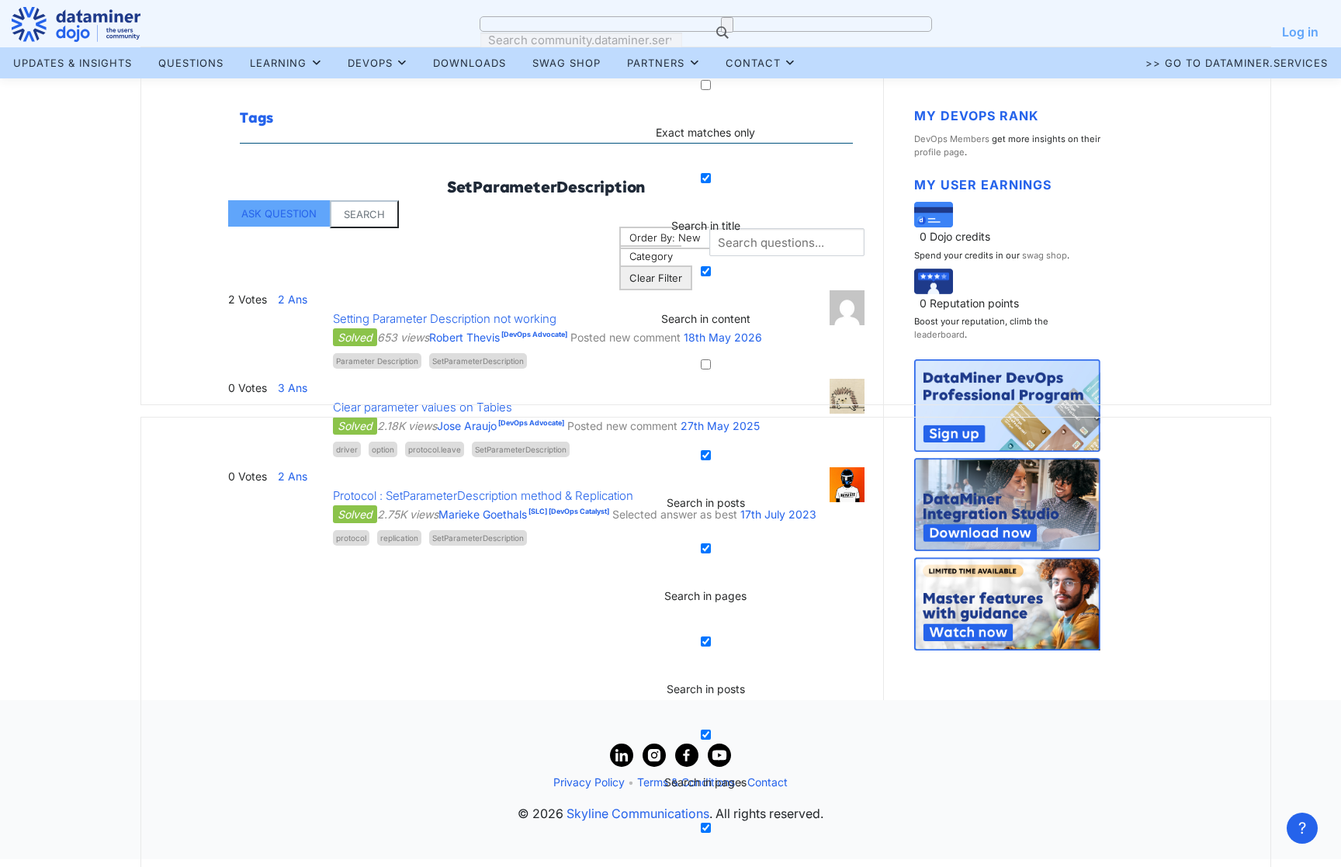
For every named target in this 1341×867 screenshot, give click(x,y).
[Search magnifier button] (727, 25)
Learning (278, 63)
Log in (1300, 32)
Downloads (469, 63)
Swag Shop (566, 63)
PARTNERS (655, 63)
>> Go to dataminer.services (1236, 63)
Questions (191, 63)
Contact (753, 63)
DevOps (370, 63)
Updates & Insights (72, 63)
